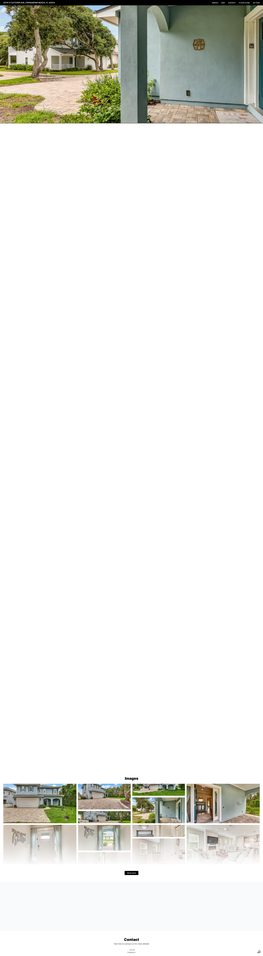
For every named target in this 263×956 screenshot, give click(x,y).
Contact (232, 3)
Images (215, 3)
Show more (131, 873)
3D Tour (256, 3)
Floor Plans (244, 3)
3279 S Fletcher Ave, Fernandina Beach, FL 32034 (29, 3)
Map (223, 3)
